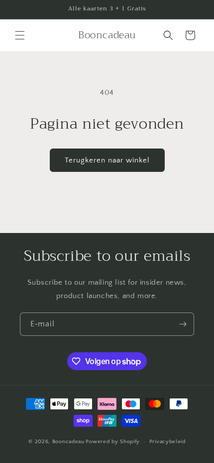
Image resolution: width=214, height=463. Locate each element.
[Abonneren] (183, 324)
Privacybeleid (167, 442)
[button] (20, 35)
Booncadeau (68, 442)
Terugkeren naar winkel (107, 160)
